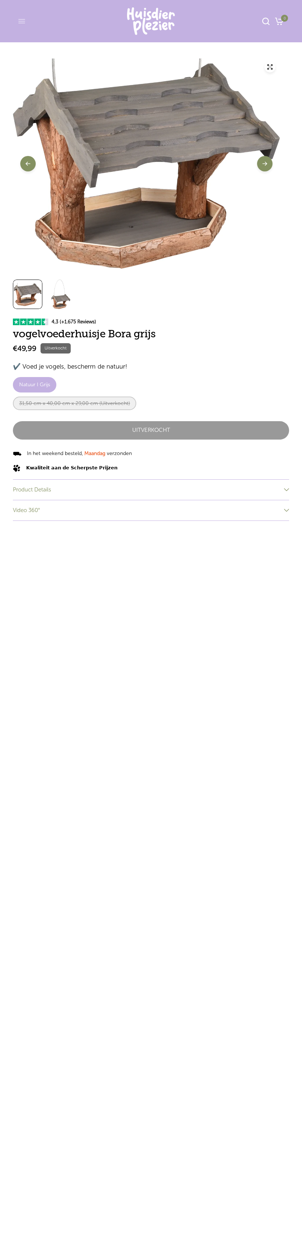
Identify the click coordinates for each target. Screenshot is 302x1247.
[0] (278, 21)
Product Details (32, 489)
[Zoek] (266, 21)
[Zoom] (269, 66)
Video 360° (26, 510)
